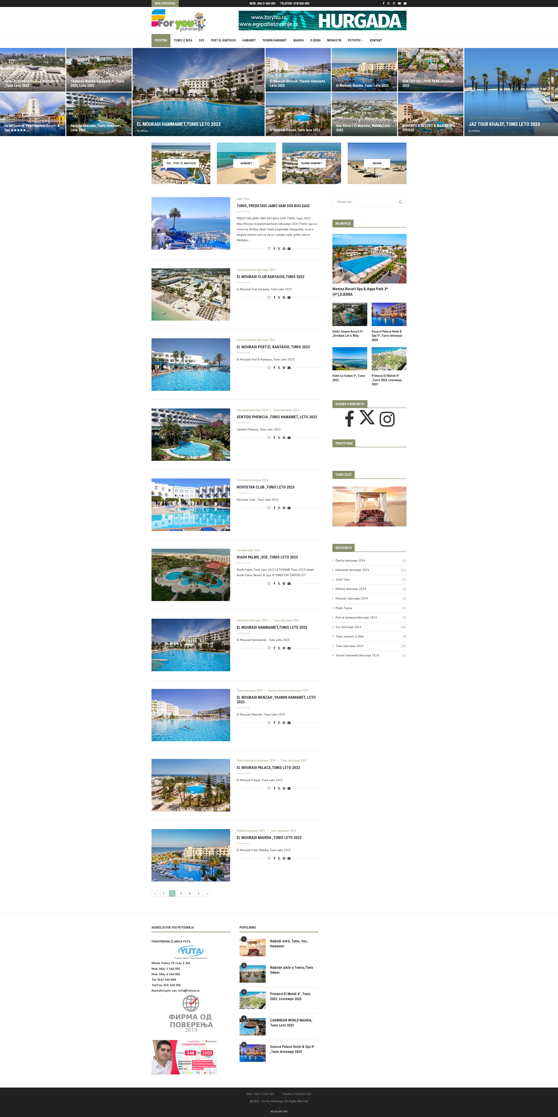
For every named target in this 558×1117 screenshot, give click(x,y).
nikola (78, 131)
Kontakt (376, 40)
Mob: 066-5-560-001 (263, 3)
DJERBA (315, 40)
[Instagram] (394, 3)
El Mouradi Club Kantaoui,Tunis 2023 (270, 276)
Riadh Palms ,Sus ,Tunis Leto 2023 (267, 557)
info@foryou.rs (189, 990)
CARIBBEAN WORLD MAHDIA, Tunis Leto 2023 (291, 1022)
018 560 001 (172, 985)
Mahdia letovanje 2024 (371, 589)
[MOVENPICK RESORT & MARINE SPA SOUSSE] (364, 114)
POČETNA (161, 40)
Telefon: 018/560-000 (294, 3)
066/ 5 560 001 (169, 969)
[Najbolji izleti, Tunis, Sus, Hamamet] (253, 947)
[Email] (405, 3)
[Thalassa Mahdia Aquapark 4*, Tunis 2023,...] (32, 70)
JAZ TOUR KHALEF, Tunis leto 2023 (438, 124)
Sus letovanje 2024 (371, 627)
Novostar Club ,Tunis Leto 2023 (265, 487)
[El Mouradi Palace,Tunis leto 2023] (232, 114)
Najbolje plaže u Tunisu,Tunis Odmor (291, 969)
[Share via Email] (289, 249)
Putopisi (354, 40)
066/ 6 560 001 (169, 974)
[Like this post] (268, 249)
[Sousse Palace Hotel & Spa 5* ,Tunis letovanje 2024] (389, 314)
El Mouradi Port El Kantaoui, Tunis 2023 (273, 347)
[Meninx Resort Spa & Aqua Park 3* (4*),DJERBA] (369, 259)
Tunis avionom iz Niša (371, 636)
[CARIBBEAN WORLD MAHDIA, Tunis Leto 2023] (253, 1026)
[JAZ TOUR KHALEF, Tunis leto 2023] (464, 92)
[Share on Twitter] (279, 249)
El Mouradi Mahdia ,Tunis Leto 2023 (296, 86)
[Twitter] (388, 3)
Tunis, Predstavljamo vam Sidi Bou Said (273, 205)
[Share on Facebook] (274, 249)
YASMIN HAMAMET (274, 40)
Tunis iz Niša (183, 40)
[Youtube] (399, 3)
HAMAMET (249, 40)
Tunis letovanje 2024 (371, 646)
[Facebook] (383, 3)
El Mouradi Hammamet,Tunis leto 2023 (112, 124)
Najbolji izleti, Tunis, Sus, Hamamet (289, 943)
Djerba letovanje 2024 (371, 560)
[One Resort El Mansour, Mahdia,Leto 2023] (298, 114)
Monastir (334, 40)
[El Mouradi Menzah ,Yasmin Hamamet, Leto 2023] (190, 715)
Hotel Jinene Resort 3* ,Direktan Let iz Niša (347, 334)
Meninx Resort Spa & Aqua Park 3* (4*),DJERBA (360, 292)
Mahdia (298, 40)
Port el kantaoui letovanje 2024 (371, 617)
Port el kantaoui (223, 40)
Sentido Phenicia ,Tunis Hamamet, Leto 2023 (277, 417)
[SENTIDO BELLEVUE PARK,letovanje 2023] (364, 70)
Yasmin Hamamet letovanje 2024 (371, 655)
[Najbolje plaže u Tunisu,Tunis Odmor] (253, 974)
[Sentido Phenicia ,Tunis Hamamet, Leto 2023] (32, 114)
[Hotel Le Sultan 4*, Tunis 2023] (349, 359)
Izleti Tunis (371, 579)
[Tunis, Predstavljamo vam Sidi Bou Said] (190, 223)
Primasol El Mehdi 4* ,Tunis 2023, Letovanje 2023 (387, 380)
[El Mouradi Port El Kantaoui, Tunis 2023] (190, 364)
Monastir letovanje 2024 (371, 598)
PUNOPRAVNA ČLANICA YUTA (170, 941)
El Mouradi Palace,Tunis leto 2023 (229, 130)
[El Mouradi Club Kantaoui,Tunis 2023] (190, 294)
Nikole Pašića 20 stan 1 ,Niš (170, 963)
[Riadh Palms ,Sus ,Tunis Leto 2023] (190, 575)
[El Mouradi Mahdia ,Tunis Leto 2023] (298, 70)
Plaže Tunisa (371, 608)
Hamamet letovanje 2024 (371, 570)
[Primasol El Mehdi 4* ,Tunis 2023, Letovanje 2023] (389, 359)
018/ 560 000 (166, 980)
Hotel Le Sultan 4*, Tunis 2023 (348, 378)
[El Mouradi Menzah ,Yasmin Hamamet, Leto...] (232, 70)
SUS (201, 40)
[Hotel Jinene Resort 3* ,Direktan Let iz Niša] (349, 314)
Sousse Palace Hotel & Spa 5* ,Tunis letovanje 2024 (387, 336)
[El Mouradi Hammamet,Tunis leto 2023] (132, 92)
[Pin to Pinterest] (284, 249)
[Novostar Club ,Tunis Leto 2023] (190, 504)
